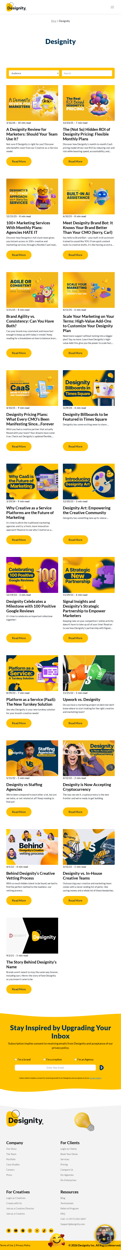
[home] (16, 7)
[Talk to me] (105, 1235)
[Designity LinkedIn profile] (8, 1230)
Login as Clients (68, 1148)
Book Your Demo (69, 1154)
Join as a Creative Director (20, 1208)
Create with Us (14, 1203)
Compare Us (66, 1169)
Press (9, 1174)
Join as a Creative (15, 1213)
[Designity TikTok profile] (44, 1230)
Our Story (11, 1148)
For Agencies (67, 1174)
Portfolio (10, 1159)
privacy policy (95, 1078)
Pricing (64, 1164)
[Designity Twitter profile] (37, 1230)
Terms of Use (6, 1245)
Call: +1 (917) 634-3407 (73, 1218)
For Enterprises (68, 1180)
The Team (11, 1154)
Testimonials (67, 1203)
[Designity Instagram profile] (30, 1230)
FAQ (62, 1213)
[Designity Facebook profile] (22, 1230)
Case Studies (13, 1164)
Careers (10, 1169)
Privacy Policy (23, 1245)
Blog (53, 21)
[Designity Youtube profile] (15, 1230)
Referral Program (69, 1208)
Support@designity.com (72, 1224)
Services (64, 1159)
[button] (112, 7)
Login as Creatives (16, 1198)
